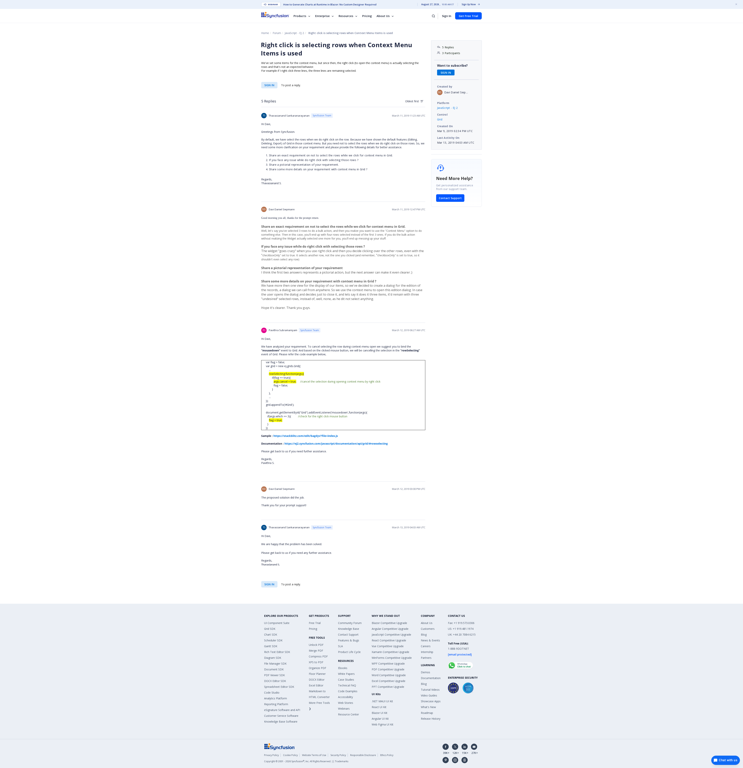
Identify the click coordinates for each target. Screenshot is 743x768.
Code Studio (271, 692)
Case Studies (346, 679)
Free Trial (315, 623)
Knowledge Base (348, 629)
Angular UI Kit (380, 718)
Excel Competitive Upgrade (388, 681)
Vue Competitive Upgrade (388, 646)
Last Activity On (448, 138)
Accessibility (345, 697)
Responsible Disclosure (363, 755)
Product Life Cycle (349, 652)
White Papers (346, 674)
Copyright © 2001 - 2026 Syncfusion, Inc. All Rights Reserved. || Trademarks (306, 761)
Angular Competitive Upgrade (390, 629)
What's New (428, 707)
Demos (425, 672)
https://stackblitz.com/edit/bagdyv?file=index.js (305, 436)
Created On (445, 126)
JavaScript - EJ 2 (294, 33)
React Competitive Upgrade (389, 640)
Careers (426, 646)
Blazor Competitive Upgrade (389, 623)
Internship (427, 652)
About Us (383, 16)
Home (265, 33)
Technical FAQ (347, 685)
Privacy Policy (271, 755)
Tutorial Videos (430, 689)
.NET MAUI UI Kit (382, 701)
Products (300, 16)
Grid (440, 119)
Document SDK (274, 669)
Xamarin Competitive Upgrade (390, 652)
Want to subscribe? (452, 65)
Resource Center (348, 714)
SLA (340, 646)
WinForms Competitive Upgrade (392, 658)
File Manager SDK (275, 663)
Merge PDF (316, 650)
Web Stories (345, 703)
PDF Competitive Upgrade (388, 669)
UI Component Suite (276, 623)
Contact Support (450, 198)
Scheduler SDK (273, 640)
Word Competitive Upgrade (389, 675)
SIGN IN (269, 85)
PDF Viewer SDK (274, 675)
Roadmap (427, 713)
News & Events (430, 640)
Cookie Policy (290, 755)
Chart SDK (270, 634)
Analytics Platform (275, 698)
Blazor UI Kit (379, 713)
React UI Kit (379, 707)
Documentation (431, 678)
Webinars (344, 708)
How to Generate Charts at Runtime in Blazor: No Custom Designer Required (330, 4)
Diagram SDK (272, 658)
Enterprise (322, 16)
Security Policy (338, 755)
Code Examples (347, 691)
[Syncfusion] (279, 746)
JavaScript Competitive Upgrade (391, 634)
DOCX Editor (316, 679)
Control (442, 114)
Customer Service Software (281, 716)
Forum (277, 33)
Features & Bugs (348, 640)
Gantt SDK (270, 646)
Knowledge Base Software (280, 721)
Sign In (446, 16)
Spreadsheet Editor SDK (279, 687)
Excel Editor (316, 685)
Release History (430, 718)
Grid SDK (269, 629)
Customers (428, 629)
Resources (346, 16)
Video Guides (429, 695)
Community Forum (350, 623)
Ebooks (342, 668)
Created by (444, 86)
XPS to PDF (316, 662)
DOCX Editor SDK (275, 681)
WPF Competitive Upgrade (388, 663)
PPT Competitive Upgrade (388, 687)
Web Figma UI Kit (382, 724)
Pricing (367, 16)
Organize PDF (317, 668)
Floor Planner (317, 674)
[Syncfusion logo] (275, 15)
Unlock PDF (316, 645)
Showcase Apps (431, 701)
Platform (443, 103)
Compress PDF (318, 656)
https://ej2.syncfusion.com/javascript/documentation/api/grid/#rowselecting (336, 443)
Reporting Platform (276, 704)
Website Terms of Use (314, 755)
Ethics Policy (386, 755)
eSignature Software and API (282, 710)
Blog (424, 634)
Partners (426, 658)
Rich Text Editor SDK (277, 652)
